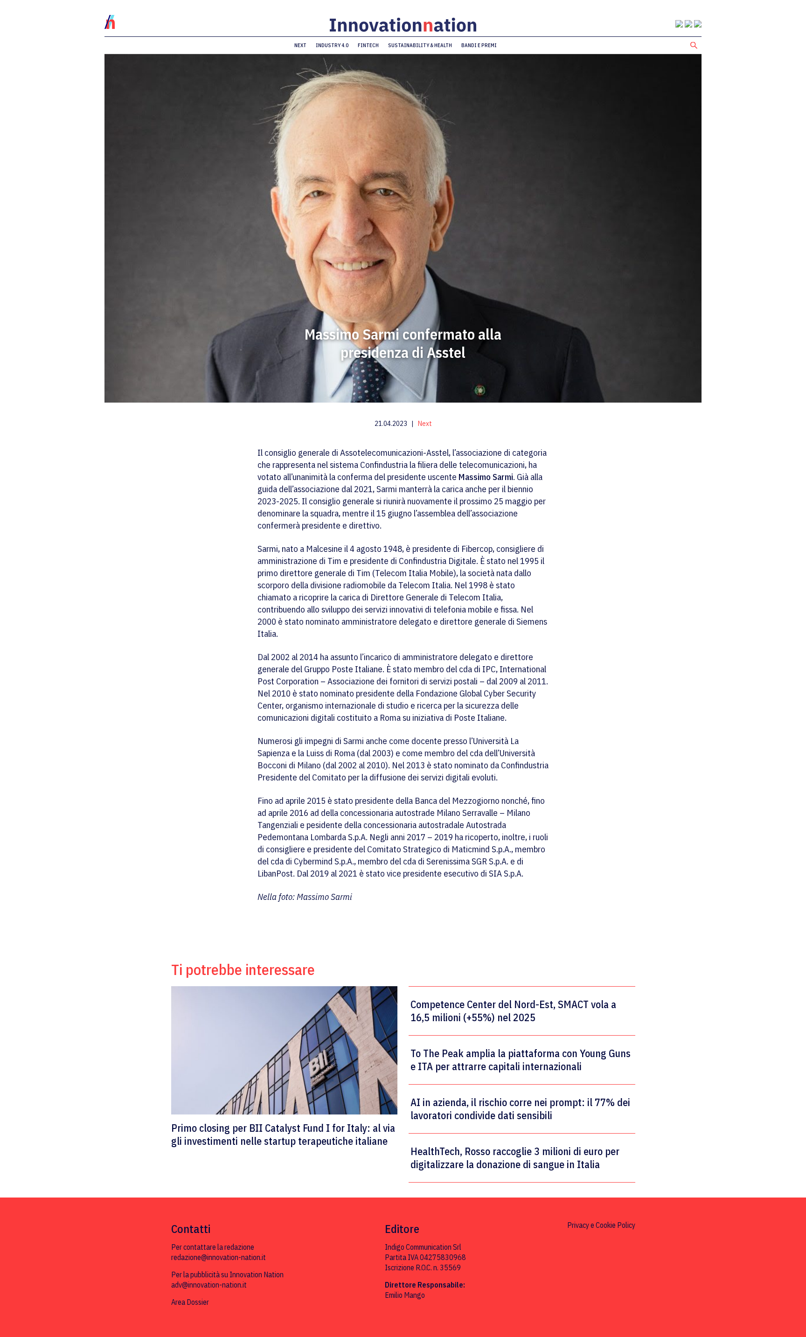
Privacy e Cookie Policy (601, 1225)
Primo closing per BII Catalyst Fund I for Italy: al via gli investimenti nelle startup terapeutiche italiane (283, 1134)
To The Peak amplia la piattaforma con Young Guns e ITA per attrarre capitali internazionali (520, 1060)
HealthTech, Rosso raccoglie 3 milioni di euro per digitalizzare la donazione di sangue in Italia (514, 1158)
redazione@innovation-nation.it (218, 1257)
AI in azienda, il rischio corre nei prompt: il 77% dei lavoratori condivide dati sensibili (520, 1109)
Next (300, 45)
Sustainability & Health (420, 45)
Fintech (368, 45)
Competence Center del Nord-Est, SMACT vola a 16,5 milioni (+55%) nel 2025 (513, 1011)
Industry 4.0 (332, 45)
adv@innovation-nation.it (209, 1284)
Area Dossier (190, 1302)
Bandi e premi (479, 45)
